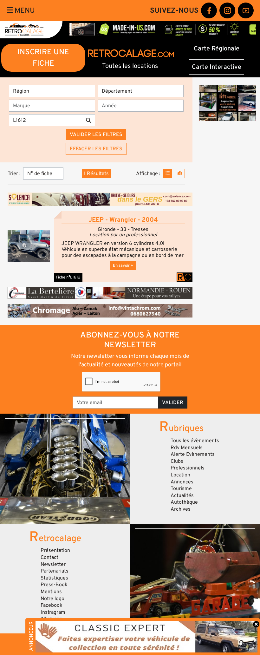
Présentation (55, 550)
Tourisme (181, 488)
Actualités (182, 495)
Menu (24, 10)
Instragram (53, 612)
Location (180, 474)
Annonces (182, 481)
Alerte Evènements (193, 454)
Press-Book (54, 584)
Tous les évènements (195, 440)
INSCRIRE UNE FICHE (43, 58)
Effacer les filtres (96, 148)
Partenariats (54, 570)
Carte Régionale (216, 48)
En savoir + (123, 265)
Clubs (177, 461)
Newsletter (53, 564)
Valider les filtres (96, 134)
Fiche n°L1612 (68, 277)
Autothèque (184, 502)
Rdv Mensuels (187, 447)
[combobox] (54, 105)
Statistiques (54, 577)
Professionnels (188, 467)
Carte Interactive (216, 66)
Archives (181, 509)
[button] (29, 246)
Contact (49, 557)
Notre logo (52, 598)
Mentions (51, 591)
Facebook (51, 605)
